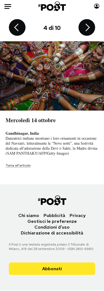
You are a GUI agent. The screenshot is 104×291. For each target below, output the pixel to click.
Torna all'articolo (18, 165)
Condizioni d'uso (52, 227)
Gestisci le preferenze (52, 221)
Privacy (78, 215)
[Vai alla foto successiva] (86, 28)
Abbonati (52, 269)
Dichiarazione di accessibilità (52, 233)
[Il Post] (52, 6)
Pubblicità (54, 215)
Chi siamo (28, 215)
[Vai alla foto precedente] (17, 28)
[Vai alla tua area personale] (97, 6)
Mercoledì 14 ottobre (31, 120)
